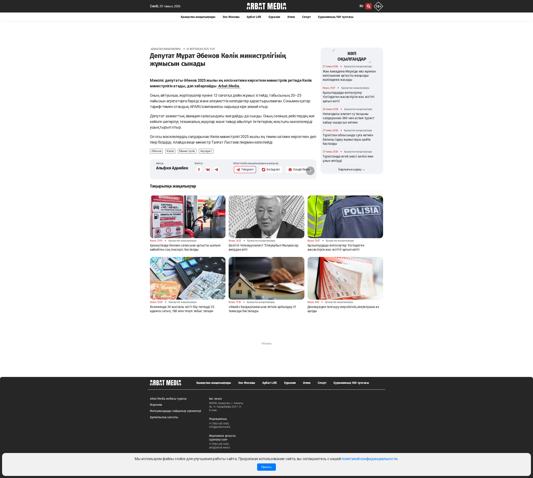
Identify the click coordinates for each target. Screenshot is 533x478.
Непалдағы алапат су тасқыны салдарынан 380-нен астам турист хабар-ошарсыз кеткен (348, 118)
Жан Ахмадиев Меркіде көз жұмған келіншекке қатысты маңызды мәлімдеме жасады (349, 75)
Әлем (291, 17)
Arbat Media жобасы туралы (168, 398)
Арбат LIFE (254, 17)
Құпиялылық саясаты (164, 417)
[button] (310, 170)
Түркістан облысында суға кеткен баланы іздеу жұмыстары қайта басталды (348, 139)
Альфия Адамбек (172, 167)
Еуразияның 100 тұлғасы (335, 17)
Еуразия (274, 17)
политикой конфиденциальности (369, 459)
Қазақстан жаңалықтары (198, 17)
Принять (266, 467)
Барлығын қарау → (352, 169)
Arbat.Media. (229, 86)
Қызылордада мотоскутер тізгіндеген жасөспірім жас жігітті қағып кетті (349, 96)
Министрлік (187, 151)
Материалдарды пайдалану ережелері (175, 411)
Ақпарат (206, 151)
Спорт (306, 17)
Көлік (170, 151)
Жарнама (156, 405)
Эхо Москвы (231, 17)
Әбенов (156, 151)
